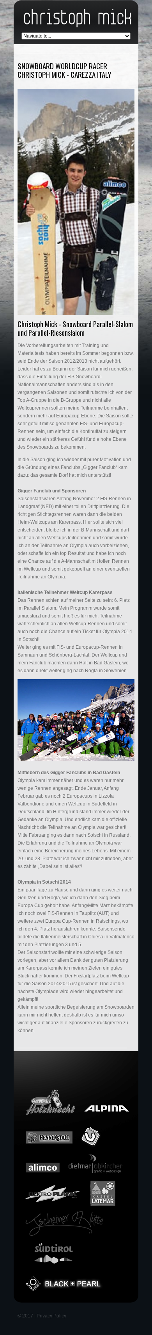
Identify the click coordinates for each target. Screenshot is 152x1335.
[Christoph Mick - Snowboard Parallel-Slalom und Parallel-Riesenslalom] (76, 202)
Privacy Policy (51, 1316)
